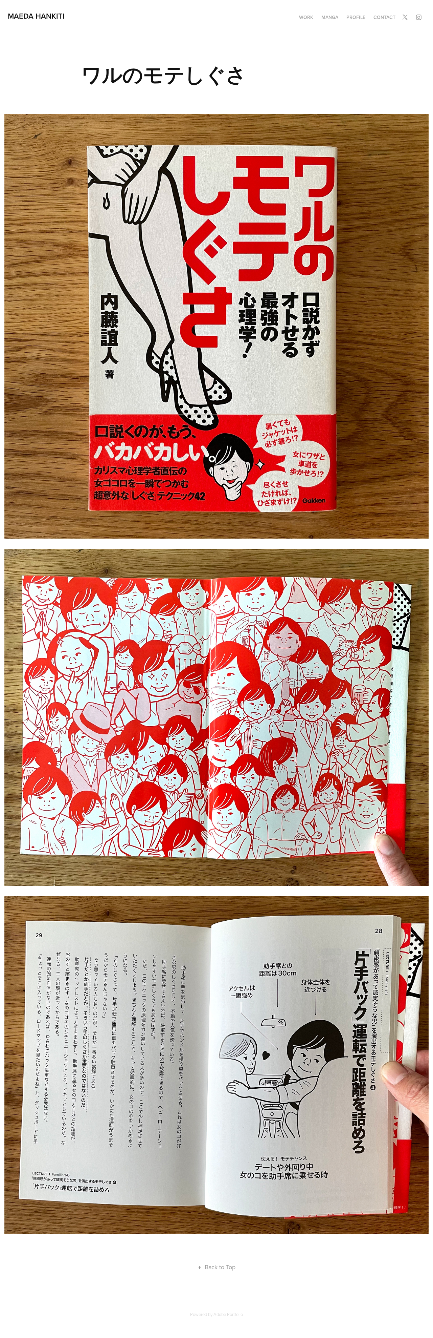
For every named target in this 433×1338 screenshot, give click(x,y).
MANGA (329, 17)
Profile (355, 17)
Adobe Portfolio (228, 1314)
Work (306, 17)
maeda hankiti (36, 16)
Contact (384, 17)
